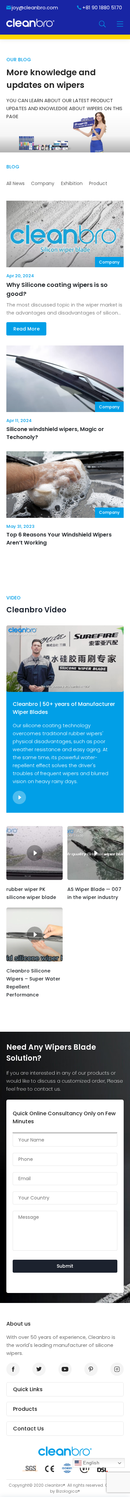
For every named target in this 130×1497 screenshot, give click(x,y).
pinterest (91, 1369)
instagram (117, 1369)
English (90, 1462)
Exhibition (72, 183)
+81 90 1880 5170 (102, 7)
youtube (65, 1369)
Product (98, 183)
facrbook (13, 1369)
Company (42, 183)
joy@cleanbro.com (35, 7)
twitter (39, 1369)
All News (15, 183)
